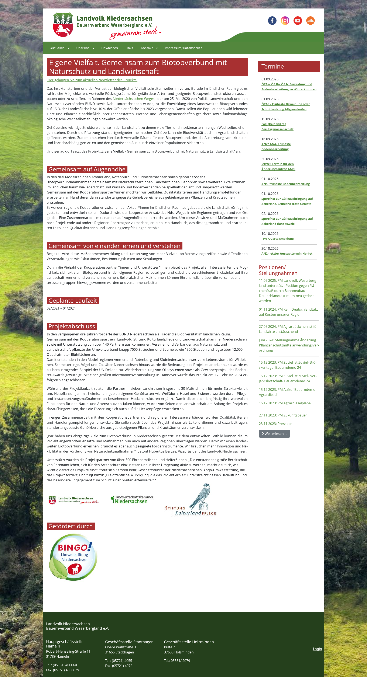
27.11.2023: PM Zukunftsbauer (283, 415)
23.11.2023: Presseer (275, 423)
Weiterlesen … (275, 433)
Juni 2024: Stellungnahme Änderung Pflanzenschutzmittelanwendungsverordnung (289, 345)
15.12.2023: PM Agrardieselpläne (285, 403)
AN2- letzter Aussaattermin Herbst (286, 253)
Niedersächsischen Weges (134, 98)
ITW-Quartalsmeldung (277, 239)
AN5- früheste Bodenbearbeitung (285, 184)
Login (317, 648)
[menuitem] (60, 48)
